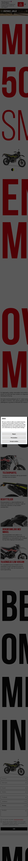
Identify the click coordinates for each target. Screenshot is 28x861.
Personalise (14, 437)
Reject (14, 434)
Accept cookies (14, 441)
